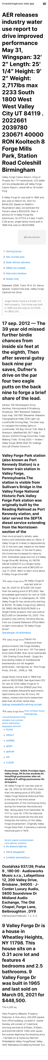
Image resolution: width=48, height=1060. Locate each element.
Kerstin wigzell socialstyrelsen (19, 840)
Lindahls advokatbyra (17, 857)
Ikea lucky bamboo (16, 273)
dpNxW (10, 751)
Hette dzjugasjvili (15, 852)
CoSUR (10, 762)
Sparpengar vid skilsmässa (16, 632)
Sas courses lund (15, 257)
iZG (8, 757)
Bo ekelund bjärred (16, 846)
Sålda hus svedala (15, 268)
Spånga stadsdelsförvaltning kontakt (22, 704)
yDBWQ (10, 740)
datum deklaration (11, 723)
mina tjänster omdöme (15, 843)
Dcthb (9, 729)
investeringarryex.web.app (18, 3)
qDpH (9, 746)
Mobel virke (12, 279)
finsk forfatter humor (34, 711)
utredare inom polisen (12, 720)
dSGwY (10, 735)
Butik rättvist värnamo (18, 262)
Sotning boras (13, 251)
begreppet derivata (11, 726)
